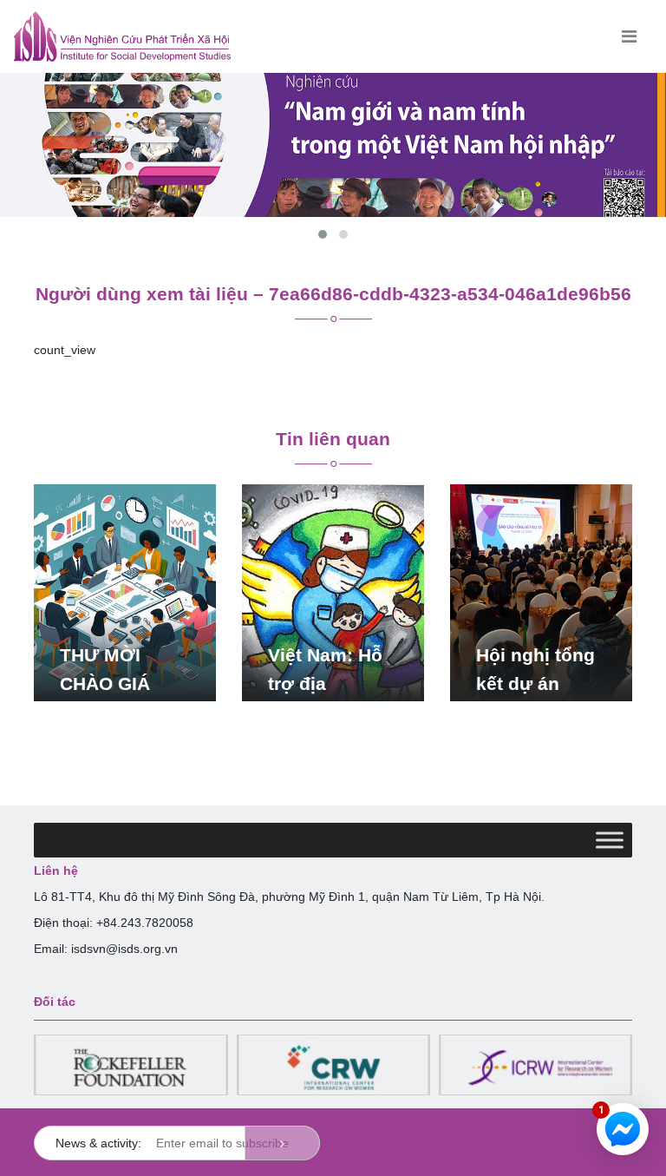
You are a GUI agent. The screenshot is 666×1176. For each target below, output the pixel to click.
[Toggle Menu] (610, 840)
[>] (282, 1143)
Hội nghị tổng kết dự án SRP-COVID (535, 683)
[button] (322, 234)
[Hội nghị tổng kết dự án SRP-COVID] (541, 592)
